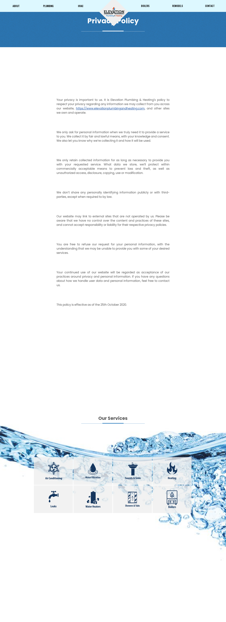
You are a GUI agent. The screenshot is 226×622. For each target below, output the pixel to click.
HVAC (80, 6)
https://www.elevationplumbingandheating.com (110, 108)
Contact (210, 6)
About (16, 6)
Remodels (177, 6)
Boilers (145, 6)
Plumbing (48, 6)
